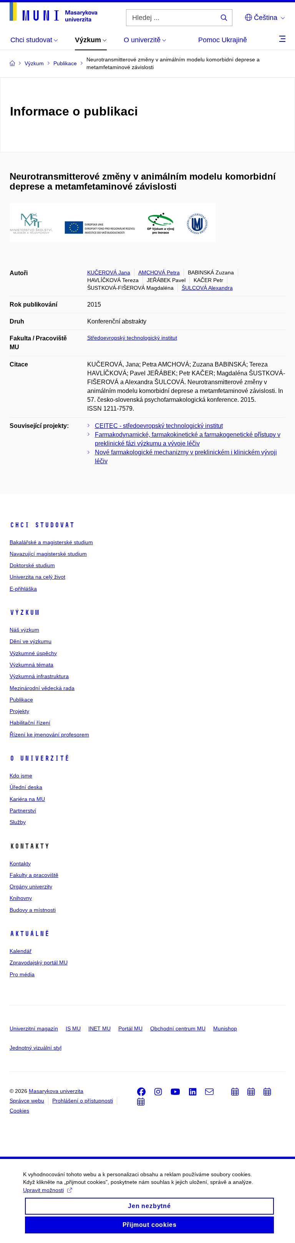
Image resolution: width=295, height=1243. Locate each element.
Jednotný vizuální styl (35, 1048)
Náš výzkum (24, 630)
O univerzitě (40, 758)
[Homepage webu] (53, 11)
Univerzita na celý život (37, 577)
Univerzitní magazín (34, 1028)
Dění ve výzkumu (30, 641)
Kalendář (20, 951)
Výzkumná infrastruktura (39, 676)
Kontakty (20, 863)
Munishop (225, 1028)
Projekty (19, 711)
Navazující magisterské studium (48, 554)
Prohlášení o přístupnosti (82, 1101)
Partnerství (23, 810)
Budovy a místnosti (33, 910)
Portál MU (130, 1028)
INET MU (99, 1028)
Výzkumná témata (31, 665)
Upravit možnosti (43, 1190)
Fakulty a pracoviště (34, 875)
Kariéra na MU (27, 799)
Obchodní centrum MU (178, 1028)
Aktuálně (30, 933)
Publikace (21, 700)
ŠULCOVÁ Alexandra (207, 288)
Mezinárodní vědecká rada (42, 688)
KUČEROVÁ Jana (108, 272)
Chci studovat (42, 525)
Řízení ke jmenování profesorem (49, 734)
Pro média (22, 974)
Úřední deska (26, 787)
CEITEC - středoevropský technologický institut (159, 426)
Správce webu (27, 1101)
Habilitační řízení (30, 723)
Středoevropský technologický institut (132, 338)
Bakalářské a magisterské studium (51, 542)
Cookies (19, 1111)
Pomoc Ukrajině (222, 40)
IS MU (73, 1028)
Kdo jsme (21, 776)
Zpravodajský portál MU (39, 962)
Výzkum (25, 612)
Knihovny (21, 898)
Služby (18, 822)
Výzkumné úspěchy (33, 653)
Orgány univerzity (31, 886)
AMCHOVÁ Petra (159, 272)
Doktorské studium (32, 565)
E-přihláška (23, 589)
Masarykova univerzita (56, 1091)
